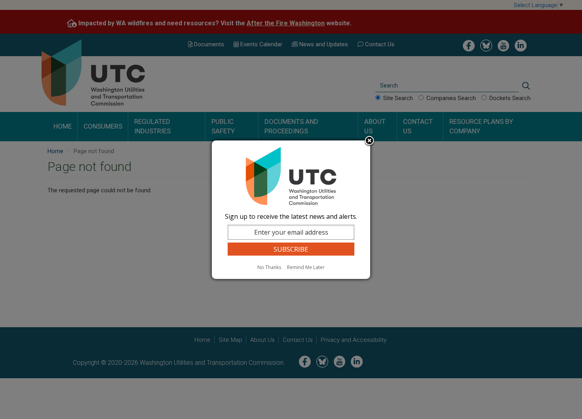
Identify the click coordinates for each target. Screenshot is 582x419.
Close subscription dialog (369, 141)
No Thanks (269, 267)
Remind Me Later (306, 267)
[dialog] (291, 209)
